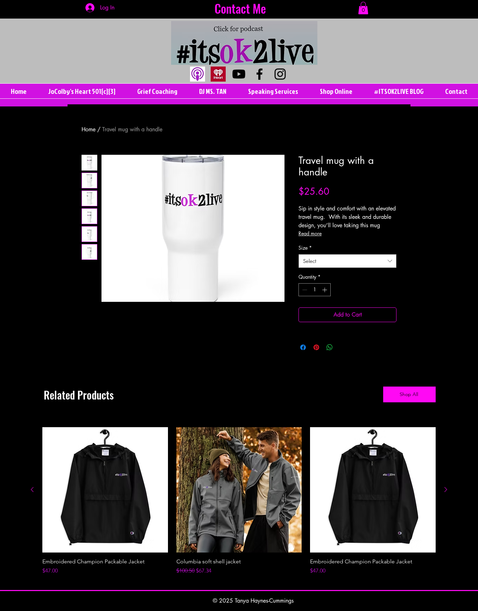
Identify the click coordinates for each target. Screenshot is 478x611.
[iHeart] (218, 74)
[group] (239, 501)
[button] (363, 8)
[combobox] (347, 261)
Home (89, 129)
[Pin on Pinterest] (316, 347)
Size (305, 247)
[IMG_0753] (197, 74)
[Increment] (325, 290)
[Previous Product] (32, 489)
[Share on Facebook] (303, 347)
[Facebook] (259, 74)
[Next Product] (446, 489)
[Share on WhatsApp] (329, 347)
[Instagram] (280, 74)
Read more (310, 233)
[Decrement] (304, 290)
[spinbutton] (314, 290)
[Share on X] (343, 347)
